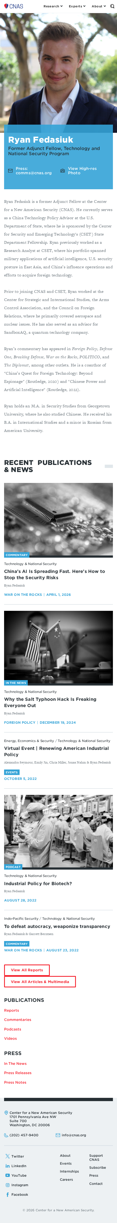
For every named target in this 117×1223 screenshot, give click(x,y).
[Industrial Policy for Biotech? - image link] (58, 831)
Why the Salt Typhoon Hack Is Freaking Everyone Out (50, 702)
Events (66, 1163)
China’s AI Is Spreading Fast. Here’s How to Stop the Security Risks (54, 574)
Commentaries (17, 1020)
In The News (15, 1064)
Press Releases (18, 1073)
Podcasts (12, 1029)
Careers (66, 1179)
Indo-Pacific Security (21, 919)
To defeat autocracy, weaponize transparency (57, 926)
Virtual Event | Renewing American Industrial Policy (56, 751)
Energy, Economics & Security (29, 741)
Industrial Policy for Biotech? (38, 883)
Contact (96, 1184)
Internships (69, 1171)
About (65, 1155)
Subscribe (97, 1167)
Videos (10, 1038)
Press (93, 1175)
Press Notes (15, 1082)
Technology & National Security (30, 564)
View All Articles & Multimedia (43, 983)
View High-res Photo (82, 170)
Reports (11, 1010)
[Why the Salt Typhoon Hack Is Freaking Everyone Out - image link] (58, 647)
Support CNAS (96, 1157)
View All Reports (30, 972)
